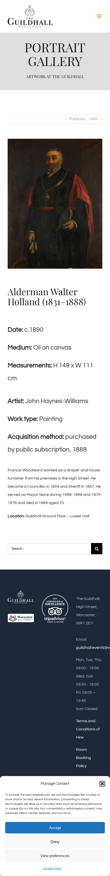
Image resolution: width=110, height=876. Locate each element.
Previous (77, 119)
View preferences (55, 856)
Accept (55, 828)
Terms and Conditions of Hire (88, 729)
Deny (55, 842)
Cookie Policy (52, 868)
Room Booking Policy (83, 758)
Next (94, 119)
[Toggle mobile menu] (99, 16)
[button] (102, 783)
